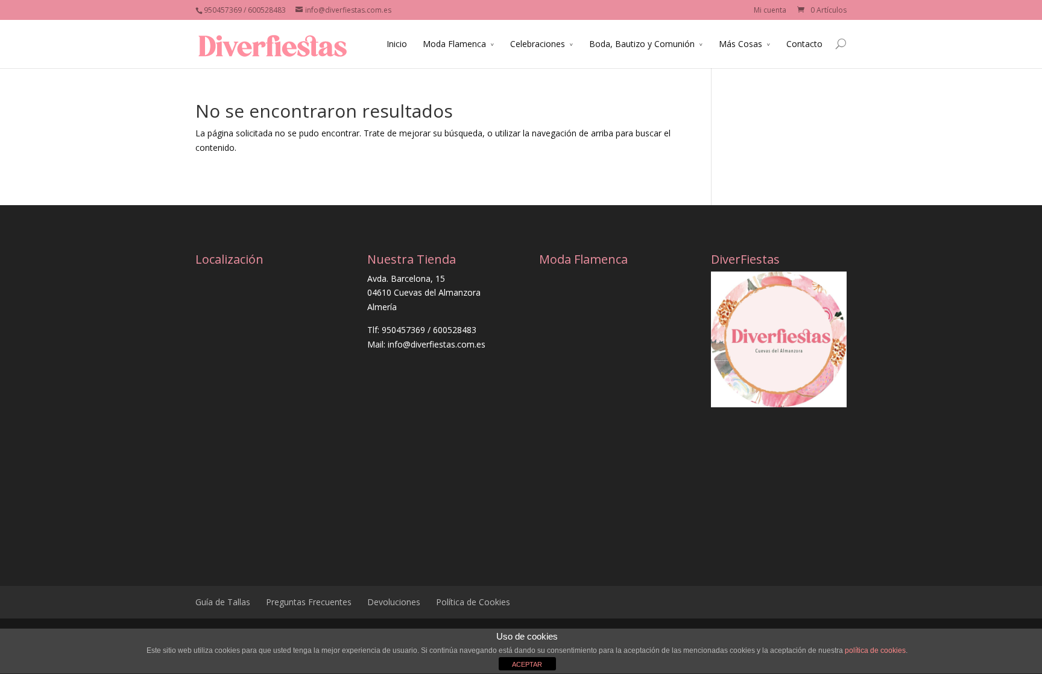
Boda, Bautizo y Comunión (642, 43)
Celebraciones (537, 43)
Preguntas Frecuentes (309, 602)
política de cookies (875, 650)
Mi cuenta (770, 10)
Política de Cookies (473, 602)
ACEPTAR (527, 664)
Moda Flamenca (454, 43)
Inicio (397, 43)
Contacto (804, 43)
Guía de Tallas (222, 602)
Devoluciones (393, 602)
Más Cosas (740, 43)
